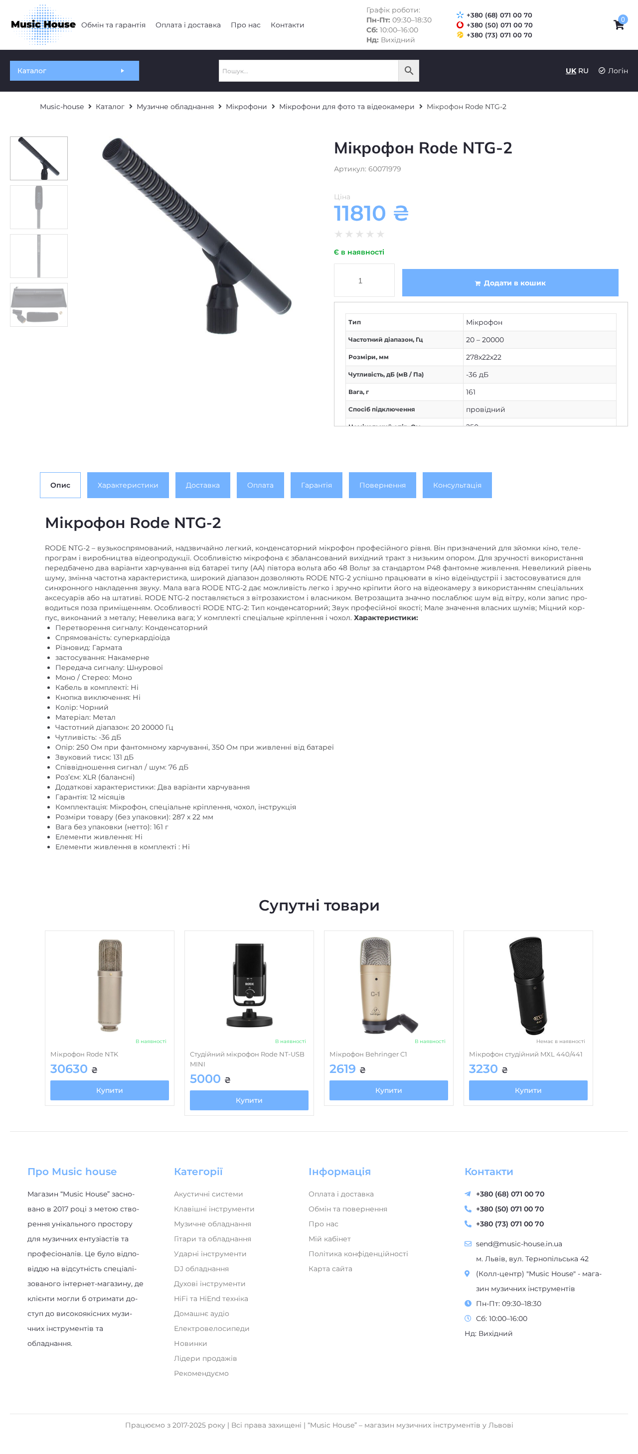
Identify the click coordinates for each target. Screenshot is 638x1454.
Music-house (62, 106)
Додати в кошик (515, 282)
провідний (485, 409)
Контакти (489, 1172)
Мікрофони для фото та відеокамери (347, 106)
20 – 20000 (485, 339)
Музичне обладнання (175, 106)
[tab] (60, 485)
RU (583, 70)
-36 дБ (477, 374)
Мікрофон (484, 322)
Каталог (110, 106)
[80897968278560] (197, 236)
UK (571, 70)
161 (471, 392)
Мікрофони (246, 106)
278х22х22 (483, 357)
